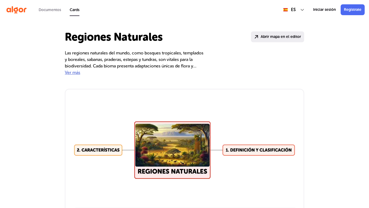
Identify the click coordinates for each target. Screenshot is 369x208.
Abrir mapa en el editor (281, 36)
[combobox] (294, 10)
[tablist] (59, 9)
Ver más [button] (72, 72)
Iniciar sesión (324, 9)
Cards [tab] (74, 10)
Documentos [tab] (50, 10)
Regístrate (352, 9)
